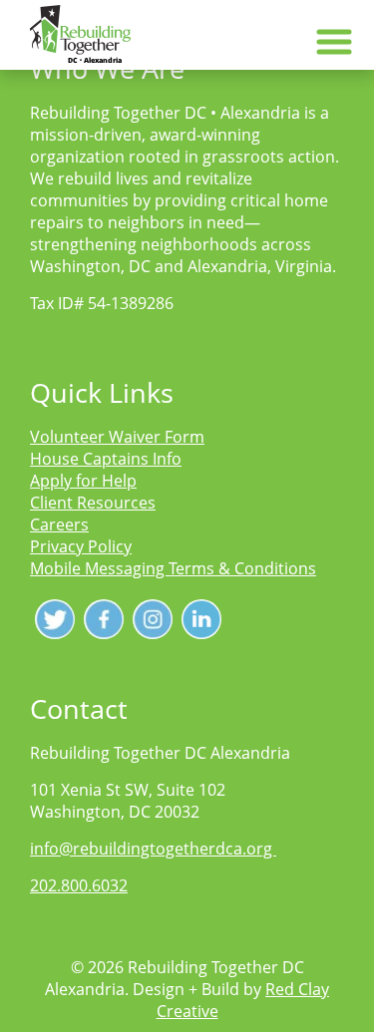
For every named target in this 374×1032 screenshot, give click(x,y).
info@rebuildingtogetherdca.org (153, 849)
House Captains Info (106, 459)
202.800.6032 (79, 885)
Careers (59, 524)
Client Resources (93, 503)
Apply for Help (83, 481)
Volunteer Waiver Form (117, 437)
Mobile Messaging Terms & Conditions (173, 568)
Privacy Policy (81, 546)
